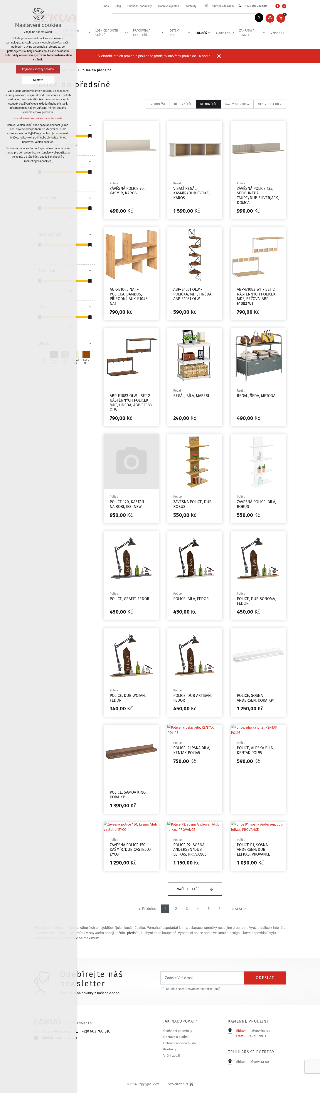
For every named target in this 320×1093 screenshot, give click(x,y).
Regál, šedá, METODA (256, 396)
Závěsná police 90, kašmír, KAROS (127, 190)
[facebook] (277, 6)
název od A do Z (270, 104)
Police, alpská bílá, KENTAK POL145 (191, 750)
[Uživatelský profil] (270, 18)
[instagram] (284, 6)
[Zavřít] (219, 56)
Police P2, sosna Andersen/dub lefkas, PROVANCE (190, 849)
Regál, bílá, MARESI (191, 396)
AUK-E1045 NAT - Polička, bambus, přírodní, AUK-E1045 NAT (128, 296)
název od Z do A (237, 104)
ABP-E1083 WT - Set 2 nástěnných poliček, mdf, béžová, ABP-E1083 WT (256, 296)
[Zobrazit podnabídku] (89, 32)
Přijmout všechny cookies (38, 69)
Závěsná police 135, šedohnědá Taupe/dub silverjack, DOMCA (258, 195)
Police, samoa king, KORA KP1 (128, 794)
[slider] (90, 135)
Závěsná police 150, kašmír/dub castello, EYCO (131, 849)
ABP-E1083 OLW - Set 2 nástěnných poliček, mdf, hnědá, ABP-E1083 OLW (131, 403)
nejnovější (208, 104)
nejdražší (157, 104)
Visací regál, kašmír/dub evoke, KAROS (191, 193)
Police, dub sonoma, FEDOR (256, 601)
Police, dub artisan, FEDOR (192, 698)
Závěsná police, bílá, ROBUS (256, 504)
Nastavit (38, 80)
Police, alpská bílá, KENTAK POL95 (255, 750)
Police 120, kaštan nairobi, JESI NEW (127, 504)
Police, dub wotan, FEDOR (128, 698)
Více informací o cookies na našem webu (38, 118)
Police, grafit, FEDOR (129, 599)
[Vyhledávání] (185, 17)
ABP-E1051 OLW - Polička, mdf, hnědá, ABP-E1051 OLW (192, 294)
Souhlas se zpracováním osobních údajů (193, 989)
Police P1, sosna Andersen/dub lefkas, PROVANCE (253, 849)
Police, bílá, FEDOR (191, 599)
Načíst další (188, 889)
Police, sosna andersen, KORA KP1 (256, 698)
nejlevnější (182, 104)
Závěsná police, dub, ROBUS (192, 504)
